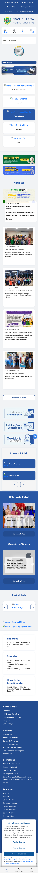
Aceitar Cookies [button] (19, 848)
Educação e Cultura (10, 774)
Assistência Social (10, 767)
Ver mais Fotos (19, 534)
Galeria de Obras (9, 813)
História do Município (11, 714)
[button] (8, 11)
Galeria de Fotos (9, 800)
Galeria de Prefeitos (10, 741)
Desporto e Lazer (9, 770)
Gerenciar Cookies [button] (19, 854)
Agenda (6, 793)
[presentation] (5, 607)
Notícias (6, 797)
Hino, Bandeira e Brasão (12, 717)
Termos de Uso (26, 860)
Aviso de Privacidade (15, 860)
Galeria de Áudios (9, 810)
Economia (7, 711)
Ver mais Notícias (19, 398)
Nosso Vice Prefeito (10, 738)
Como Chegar (8, 724)
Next (23, 484)
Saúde (5, 783)
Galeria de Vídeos (9, 806)
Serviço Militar (8, 816)
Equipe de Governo (10, 744)
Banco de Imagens (10, 803)
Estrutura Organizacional (12, 747)
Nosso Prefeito (8, 734)
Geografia (6, 721)
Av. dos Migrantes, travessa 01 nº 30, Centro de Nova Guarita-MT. (18, 645)
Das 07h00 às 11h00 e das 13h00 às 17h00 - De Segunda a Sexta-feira (19, 689)
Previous (15, 484)
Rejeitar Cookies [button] (19, 842)
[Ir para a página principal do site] (19, 21)
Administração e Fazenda (12, 764)
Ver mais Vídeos (19, 581)
